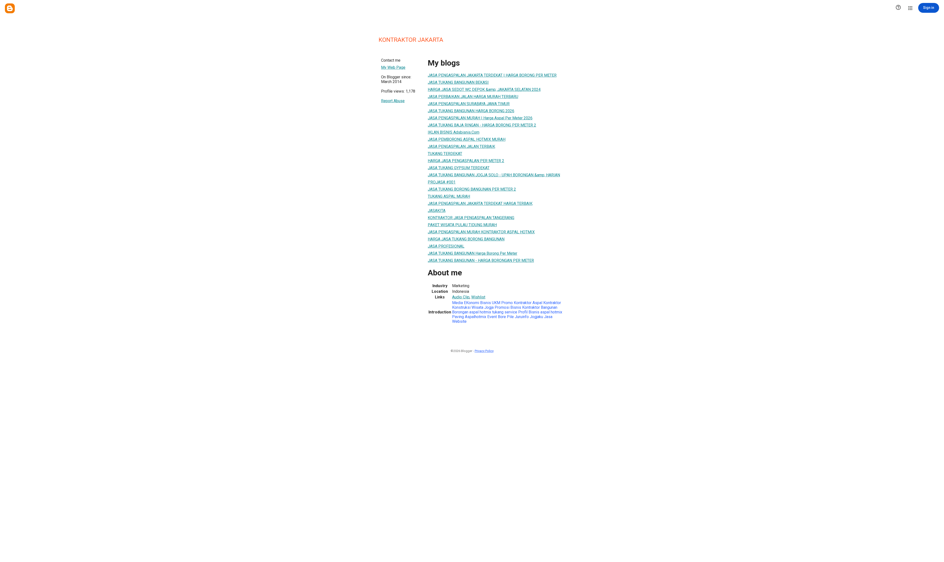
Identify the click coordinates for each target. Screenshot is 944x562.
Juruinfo (522, 316)
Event (492, 316)
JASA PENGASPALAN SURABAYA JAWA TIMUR (469, 103)
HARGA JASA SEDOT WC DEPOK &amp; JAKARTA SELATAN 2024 (484, 89)
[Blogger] (10, 8)
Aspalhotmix (475, 316)
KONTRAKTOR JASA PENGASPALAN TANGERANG (471, 217)
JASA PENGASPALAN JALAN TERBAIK (461, 146)
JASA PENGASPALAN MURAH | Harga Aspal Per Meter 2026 (480, 118)
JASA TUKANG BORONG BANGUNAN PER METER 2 (472, 189)
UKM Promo (503, 302)
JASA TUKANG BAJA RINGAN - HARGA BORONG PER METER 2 (482, 125)
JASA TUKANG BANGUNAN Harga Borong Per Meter (472, 253)
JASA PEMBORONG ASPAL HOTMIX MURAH (466, 139)
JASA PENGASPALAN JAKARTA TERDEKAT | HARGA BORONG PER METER (492, 75)
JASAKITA (436, 210)
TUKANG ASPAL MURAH (449, 196)
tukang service (504, 312)
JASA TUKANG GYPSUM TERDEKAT (458, 168)
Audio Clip (461, 297)
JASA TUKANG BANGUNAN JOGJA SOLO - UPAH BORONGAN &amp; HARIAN (494, 175)
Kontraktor (531, 307)
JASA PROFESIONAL (446, 246)
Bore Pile (506, 316)
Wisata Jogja (483, 307)
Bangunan (549, 307)
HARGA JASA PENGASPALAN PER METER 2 (466, 160)
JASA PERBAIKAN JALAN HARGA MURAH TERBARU (473, 96)
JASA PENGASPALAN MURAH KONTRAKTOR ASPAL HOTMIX (481, 232)
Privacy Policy (484, 351)
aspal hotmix (480, 312)
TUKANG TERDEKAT (445, 153)
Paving (458, 316)
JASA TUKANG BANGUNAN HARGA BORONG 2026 (471, 111)
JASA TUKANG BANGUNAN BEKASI (458, 82)
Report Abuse (393, 100)
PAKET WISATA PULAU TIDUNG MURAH (462, 225)
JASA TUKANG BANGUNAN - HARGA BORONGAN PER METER (481, 260)
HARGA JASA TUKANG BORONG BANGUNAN (466, 239)
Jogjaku (536, 316)
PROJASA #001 (442, 182)
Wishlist (478, 297)
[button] (898, 8)
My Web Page (393, 67)
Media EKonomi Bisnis (472, 302)
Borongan (460, 312)
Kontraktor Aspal (528, 302)
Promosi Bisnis (508, 307)
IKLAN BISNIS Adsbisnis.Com (453, 132)
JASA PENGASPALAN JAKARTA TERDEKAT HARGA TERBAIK (480, 203)
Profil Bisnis (528, 312)
